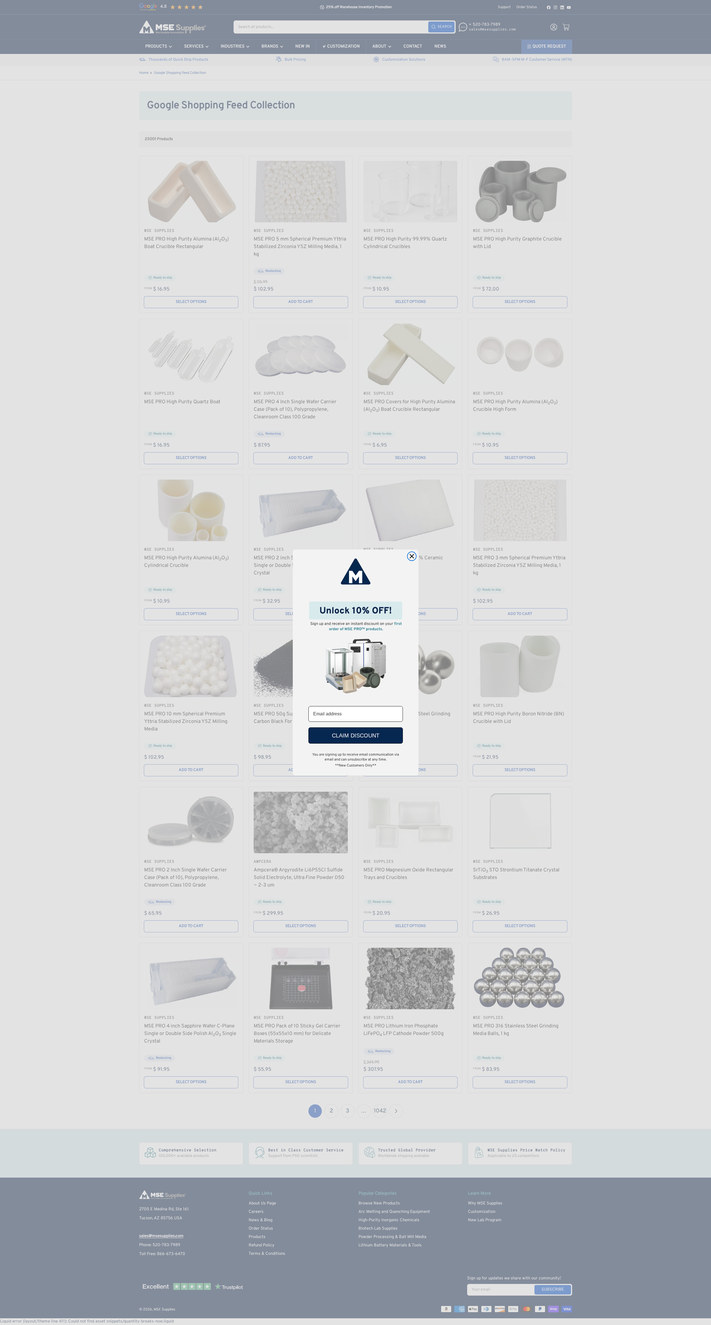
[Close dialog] (411, 556)
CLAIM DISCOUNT (355, 735)
